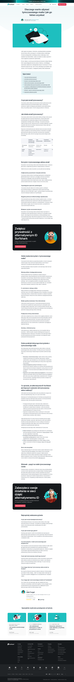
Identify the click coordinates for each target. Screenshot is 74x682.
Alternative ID (20, 647)
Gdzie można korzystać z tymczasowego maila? (34, 82)
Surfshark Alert (20, 649)
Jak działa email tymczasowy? (30, 79)
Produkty (18, 4)
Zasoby (31, 4)
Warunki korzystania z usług (62, 679)
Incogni (19, 658)
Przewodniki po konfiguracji (62, 660)
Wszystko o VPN (15, 624)
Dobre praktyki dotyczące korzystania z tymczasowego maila (37, 84)
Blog (10, 624)
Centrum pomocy (60, 658)
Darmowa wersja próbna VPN (31, 658)
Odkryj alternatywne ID (20, 505)
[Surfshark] (11, 4)
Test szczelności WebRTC (62, 652)
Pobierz (27, 4)
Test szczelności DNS (61, 650)
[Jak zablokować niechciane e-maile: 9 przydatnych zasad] (37, 617)
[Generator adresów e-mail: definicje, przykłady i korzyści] (57, 617)
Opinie (29, 654)
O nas (39, 650)
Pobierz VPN (29, 656)
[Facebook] (38, 599)
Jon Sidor (51, 632)
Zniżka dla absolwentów (51, 650)
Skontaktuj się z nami (41, 659)
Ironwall (19, 660)
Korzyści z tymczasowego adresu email (32, 81)
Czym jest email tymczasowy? (30, 77)
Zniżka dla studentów (51, 649)
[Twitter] (41, 599)
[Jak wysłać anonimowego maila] (17, 617)
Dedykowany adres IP (31, 653)
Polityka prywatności (54, 679)
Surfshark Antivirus (20, 650)
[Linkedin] (40, 599)
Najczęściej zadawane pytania (30, 92)
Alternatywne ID (41, 457)
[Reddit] (43, 599)
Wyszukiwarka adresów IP (62, 649)
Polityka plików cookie (46, 679)
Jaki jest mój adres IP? (61, 647)
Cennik (23, 4)
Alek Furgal (26, 19)
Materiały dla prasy (40, 652)
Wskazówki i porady (13, 625)
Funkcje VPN (29, 647)
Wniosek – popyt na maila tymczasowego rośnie (34, 90)
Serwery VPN (30, 651)
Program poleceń (50, 652)
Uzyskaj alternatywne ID (20, 246)
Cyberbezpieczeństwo (35, 19)
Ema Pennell (11, 632)
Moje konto (54, 4)
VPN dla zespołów (38, 4)
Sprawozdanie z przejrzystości (40, 657)
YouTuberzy (49, 647)
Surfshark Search (20, 652)
